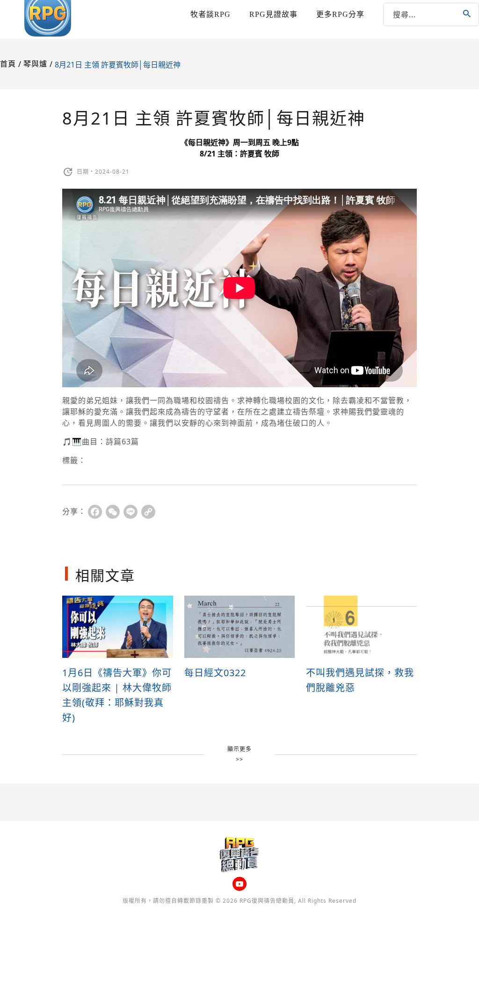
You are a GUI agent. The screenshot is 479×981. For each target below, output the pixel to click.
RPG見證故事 (273, 14)
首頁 (8, 64)
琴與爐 (35, 64)
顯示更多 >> (239, 754)
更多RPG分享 (340, 14)
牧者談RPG (210, 14)
